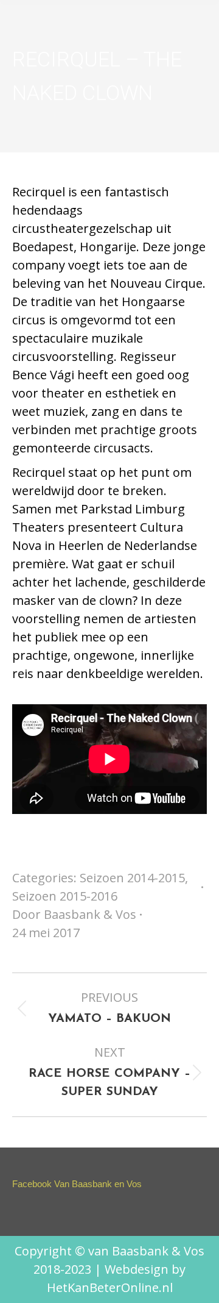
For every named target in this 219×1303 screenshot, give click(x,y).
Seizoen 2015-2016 (64, 896)
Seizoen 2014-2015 (132, 877)
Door (74, 914)
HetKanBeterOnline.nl (110, 1287)
